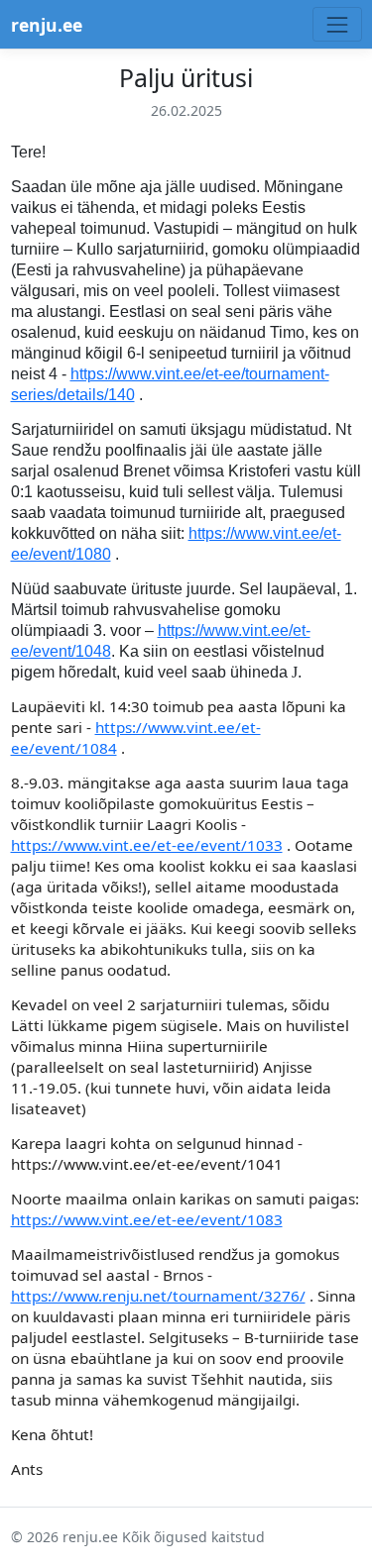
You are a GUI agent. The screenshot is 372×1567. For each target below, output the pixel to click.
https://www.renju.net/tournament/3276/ (158, 1296)
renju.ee (46, 25)
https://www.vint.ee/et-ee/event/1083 (147, 1219)
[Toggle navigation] (336, 24)
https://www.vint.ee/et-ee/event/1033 (147, 845)
